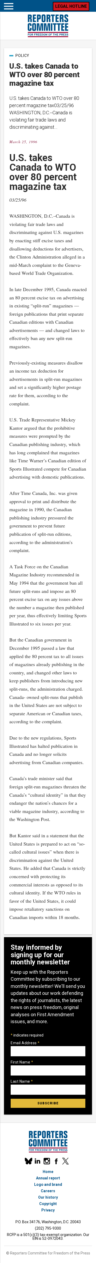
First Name (22, 1062)
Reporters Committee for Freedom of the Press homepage (48, 25)
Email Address (25, 1043)
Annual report (48, 1178)
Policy (22, 55)
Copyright (48, 1204)
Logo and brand (48, 1184)
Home (48, 1172)
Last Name (22, 1081)
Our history (48, 1197)
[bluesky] (28, 1161)
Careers (48, 1191)
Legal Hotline (71, 6)
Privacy (48, 1210)
